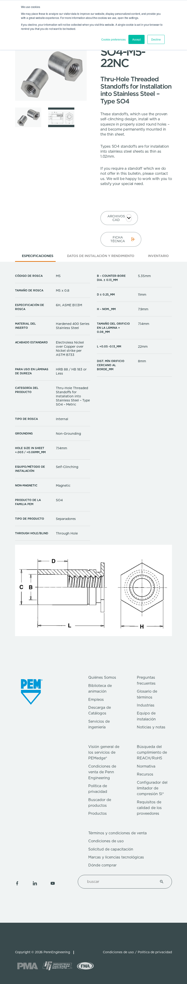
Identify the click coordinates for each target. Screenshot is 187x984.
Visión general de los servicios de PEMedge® (103, 752)
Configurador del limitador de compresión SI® (152, 788)
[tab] (37, 257)
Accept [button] (136, 39)
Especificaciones (37, 256)
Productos (97, 813)
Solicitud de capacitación (110, 849)
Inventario (158, 256)
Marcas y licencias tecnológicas (116, 857)
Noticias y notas (151, 727)
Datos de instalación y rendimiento (100, 256)
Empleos (96, 699)
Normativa (146, 766)
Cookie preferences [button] (113, 39)
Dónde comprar (102, 865)
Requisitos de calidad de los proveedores (149, 808)
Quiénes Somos (102, 677)
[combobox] (119, 881)
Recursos (145, 774)
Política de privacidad (155, 952)
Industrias (145, 705)
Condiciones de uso (106, 841)
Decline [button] (156, 39)
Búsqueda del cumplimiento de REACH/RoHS (152, 752)
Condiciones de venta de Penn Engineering (102, 772)
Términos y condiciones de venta (117, 833)
